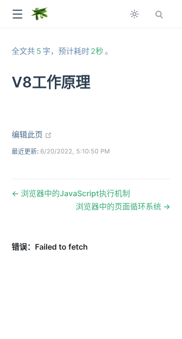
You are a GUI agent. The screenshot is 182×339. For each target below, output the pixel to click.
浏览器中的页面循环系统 (119, 206)
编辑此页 (32, 134)
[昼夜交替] (134, 14)
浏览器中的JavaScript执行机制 (74, 193)
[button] (17, 14)
